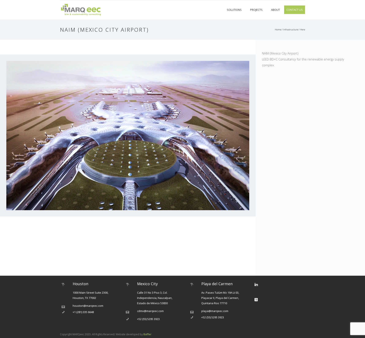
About (275, 10)
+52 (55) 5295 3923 (148, 319)
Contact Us (294, 10)
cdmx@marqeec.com (150, 311)
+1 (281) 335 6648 (83, 312)
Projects (256, 10)
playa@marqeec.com (214, 311)
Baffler (147, 334)
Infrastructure (290, 29)
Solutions (234, 10)
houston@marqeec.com (88, 306)
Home (278, 29)
